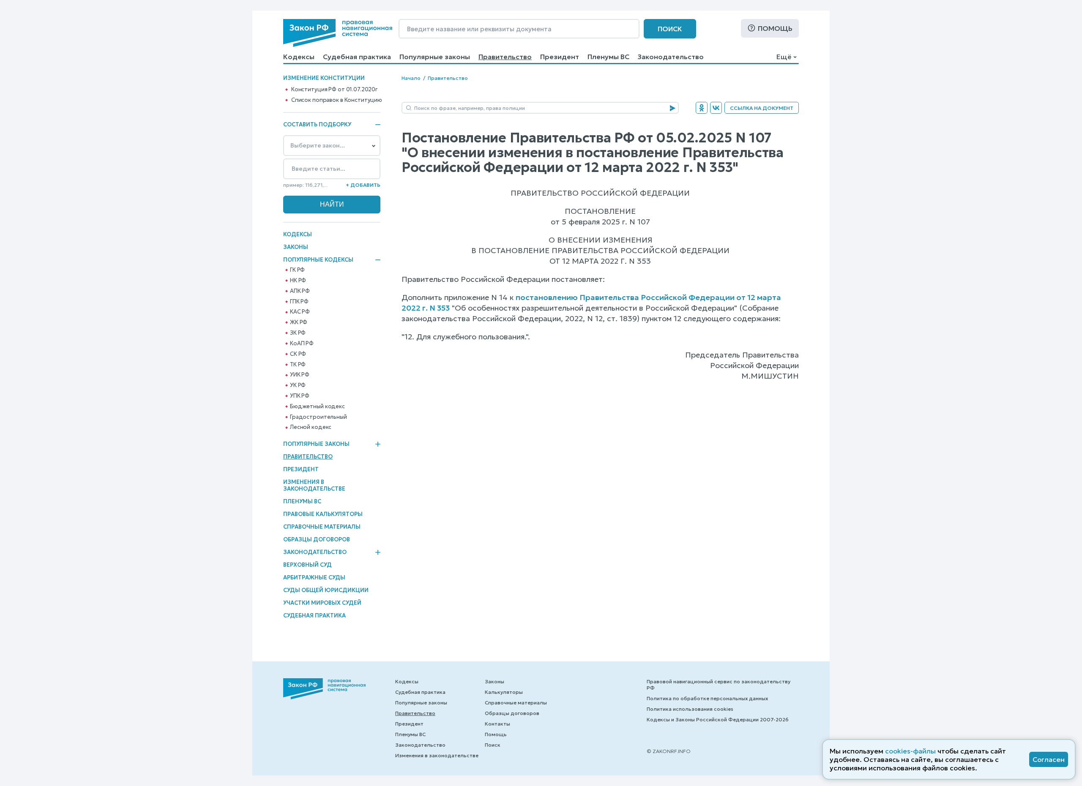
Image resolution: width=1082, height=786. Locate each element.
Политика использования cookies (690, 709)
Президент (559, 56)
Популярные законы (434, 56)
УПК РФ (299, 396)
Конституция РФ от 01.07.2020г (334, 89)
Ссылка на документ (761, 108)
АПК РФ (300, 291)
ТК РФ (298, 364)
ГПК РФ (299, 301)
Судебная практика (357, 56)
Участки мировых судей (322, 602)
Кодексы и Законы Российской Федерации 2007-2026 (718, 719)
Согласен (1049, 759)
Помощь (775, 28)
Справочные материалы (322, 526)
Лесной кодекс (310, 427)
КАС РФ (300, 311)
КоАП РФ (302, 343)
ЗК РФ (298, 333)
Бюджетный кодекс (317, 406)
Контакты (497, 723)
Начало (411, 78)
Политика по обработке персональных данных (707, 698)
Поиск (670, 29)
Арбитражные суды (314, 577)
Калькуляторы (504, 692)
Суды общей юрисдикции (326, 590)
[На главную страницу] (337, 33)
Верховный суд (307, 564)
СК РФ (298, 354)
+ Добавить (363, 185)
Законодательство (671, 56)
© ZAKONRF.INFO (669, 751)
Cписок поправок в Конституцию (336, 100)
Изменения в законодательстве (314, 485)
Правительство (505, 56)
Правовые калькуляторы (323, 514)
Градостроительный (318, 417)
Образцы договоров (316, 539)
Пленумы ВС (608, 56)
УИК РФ (299, 374)
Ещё (783, 56)
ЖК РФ (298, 322)
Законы (295, 247)
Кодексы (298, 56)
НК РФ (298, 280)
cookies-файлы (910, 751)
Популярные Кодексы (318, 260)
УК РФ (298, 385)
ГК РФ (297, 270)
